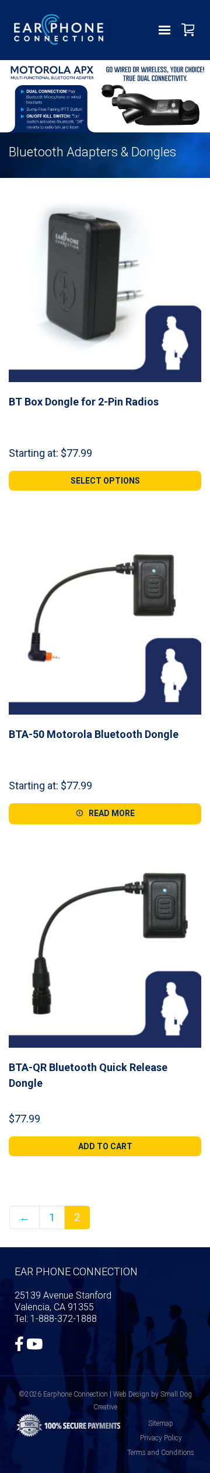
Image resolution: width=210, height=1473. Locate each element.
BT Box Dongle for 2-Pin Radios (84, 402)
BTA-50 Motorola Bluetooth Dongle (93, 734)
